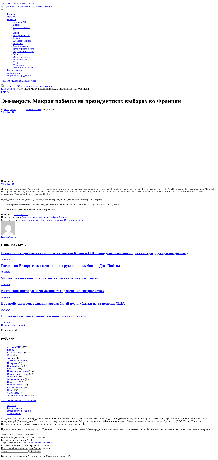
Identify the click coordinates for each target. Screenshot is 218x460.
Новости (11, 19)
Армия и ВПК (20, 22)
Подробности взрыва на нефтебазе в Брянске (44, 217)
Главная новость (21, 27)
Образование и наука (23, 51)
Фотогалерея (19, 65)
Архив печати (14, 73)
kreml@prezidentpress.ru (41, 442)
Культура (17, 38)
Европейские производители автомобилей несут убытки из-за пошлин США (63, 303)
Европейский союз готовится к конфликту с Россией (43, 316)
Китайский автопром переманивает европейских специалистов (52, 291)
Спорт (16, 62)
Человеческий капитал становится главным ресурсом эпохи (49, 278)
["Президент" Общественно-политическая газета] (26, 6)
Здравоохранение (22, 41)
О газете (11, 16)
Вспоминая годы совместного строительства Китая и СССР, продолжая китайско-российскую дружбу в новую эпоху (94, 253)
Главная (11, 14)
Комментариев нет (33, 109)
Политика (18, 43)
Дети (15, 30)
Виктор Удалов (10, 109)
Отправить (35, 451)
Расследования (20, 46)
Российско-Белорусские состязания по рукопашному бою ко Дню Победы (60, 266)
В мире (16, 24)
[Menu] (2, 9)
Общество (18, 54)
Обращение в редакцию (19, 75)
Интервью (12, 363)
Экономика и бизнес (23, 67)
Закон (16, 33)
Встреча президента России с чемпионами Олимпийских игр (51, 220)
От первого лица (21, 57)
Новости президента (23, 49)
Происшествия (20, 59)
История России (21, 35)
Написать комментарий (13, 325)
